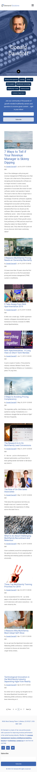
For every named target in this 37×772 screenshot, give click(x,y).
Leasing (22, 79)
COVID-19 (29, 79)
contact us (20, 741)
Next (27, 709)
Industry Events (25, 88)
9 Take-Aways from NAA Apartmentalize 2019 (15, 305)
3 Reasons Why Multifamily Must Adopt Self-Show (16, 632)
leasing (3, 741)
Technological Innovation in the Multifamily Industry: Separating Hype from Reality (17, 679)
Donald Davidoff (11, 166)
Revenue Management (11, 79)
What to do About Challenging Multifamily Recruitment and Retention (17, 538)
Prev (9, 709)
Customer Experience (18, 93)
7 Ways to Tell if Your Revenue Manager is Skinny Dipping (16, 157)
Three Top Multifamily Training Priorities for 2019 (18, 585)
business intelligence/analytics (21, 738)
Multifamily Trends (13, 88)
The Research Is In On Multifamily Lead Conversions (17, 444)
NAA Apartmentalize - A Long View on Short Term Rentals (17, 351)
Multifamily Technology (23, 84)
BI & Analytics (11, 84)
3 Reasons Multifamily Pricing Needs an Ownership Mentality (18, 259)
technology (12, 741)
